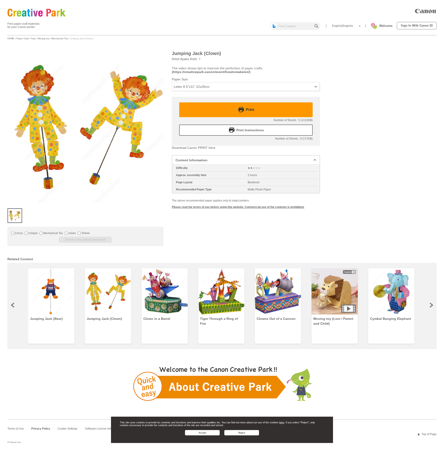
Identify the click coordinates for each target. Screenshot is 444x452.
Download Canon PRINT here (193, 148)
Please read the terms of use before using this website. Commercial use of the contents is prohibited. (238, 207)
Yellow (85, 233)
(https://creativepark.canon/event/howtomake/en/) (211, 72)
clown (72, 233)
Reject (241, 432)
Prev (12, 305)
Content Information (191, 160)
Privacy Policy (40, 428)
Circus (18, 233)
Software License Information (103, 428)
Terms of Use (15, 428)
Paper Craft (22, 38)
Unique (33, 233)
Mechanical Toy (53, 233)
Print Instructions (250, 130)
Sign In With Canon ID (417, 25)
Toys (33, 38)
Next (431, 305)
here (281, 422)
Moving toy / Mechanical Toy (53, 38)
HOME (10, 38)
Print (250, 110)
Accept (202, 432)
